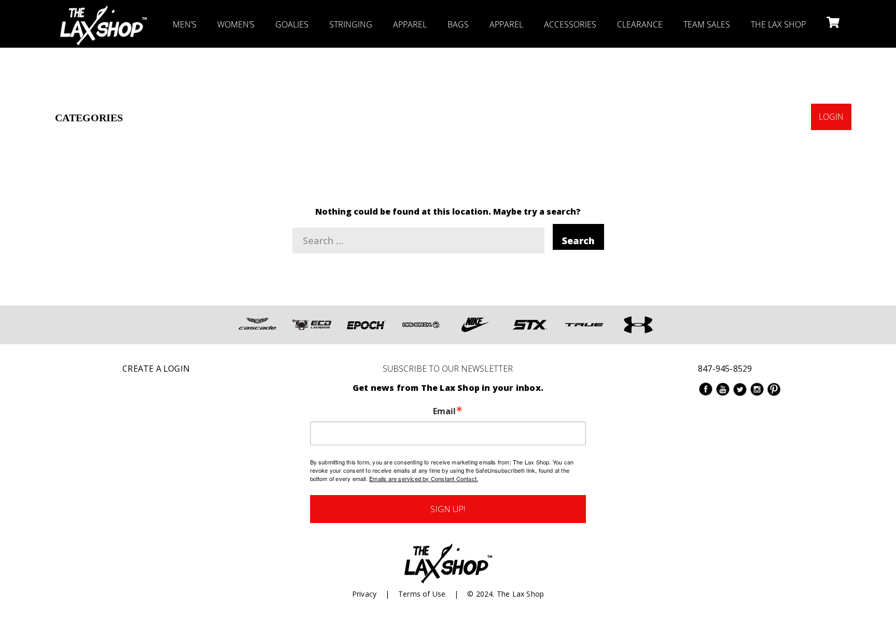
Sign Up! (447, 509)
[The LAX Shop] (103, 13)
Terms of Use (421, 594)
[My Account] (832, 70)
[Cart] (832, 23)
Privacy (364, 594)
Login (831, 116)
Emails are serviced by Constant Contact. (423, 478)
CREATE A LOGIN (156, 368)
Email (444, 411)
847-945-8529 (725, 368)
